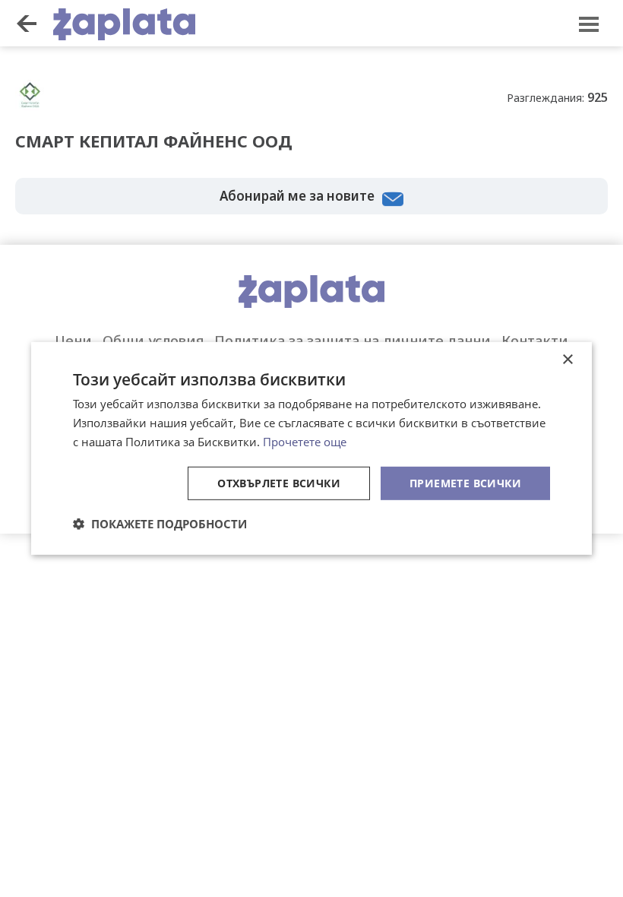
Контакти (534, 340)
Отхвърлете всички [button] (278, 482)
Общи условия (153, 340)
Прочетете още (304, 441)
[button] (160, 523)
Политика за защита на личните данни (352, 340)
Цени (73, 340)
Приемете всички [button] (465, 482)
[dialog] (311, 448)
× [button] (567, 360)
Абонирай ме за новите (297, 195)
